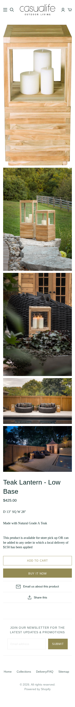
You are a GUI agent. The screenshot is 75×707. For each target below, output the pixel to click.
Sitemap (63, 671)
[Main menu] (5, 10)
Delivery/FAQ (44, 671)
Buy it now (37, 573)
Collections (24, 671)
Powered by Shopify (37, 689)
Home (8, 671)
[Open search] (12, 10)
